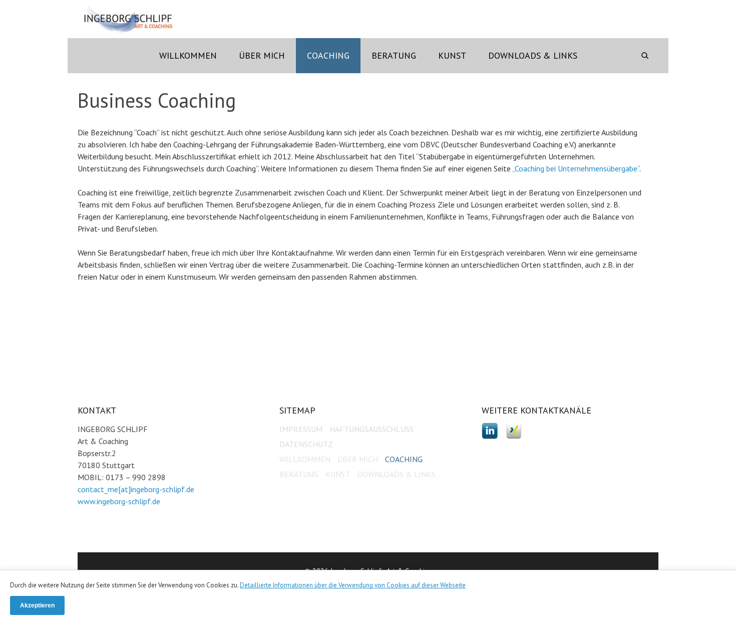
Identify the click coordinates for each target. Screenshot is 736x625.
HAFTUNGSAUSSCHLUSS (371, 429)
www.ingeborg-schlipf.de (119, 501)
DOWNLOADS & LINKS (396, 474)
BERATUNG (298, 474)
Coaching (328, 55)
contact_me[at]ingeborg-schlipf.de (136, 489)
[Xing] (514, 430)
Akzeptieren (37, 605)
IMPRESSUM (300, 429)
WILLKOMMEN (304, 459)
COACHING (404, 459)
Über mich (262, 55)
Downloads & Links (532, 55)
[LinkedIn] (491, 430)
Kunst (452, 55)
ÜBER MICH (357, 459)
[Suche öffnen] (644, 55)
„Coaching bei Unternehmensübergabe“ (575, 168)
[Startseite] (128, 19)
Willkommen (188, 55)
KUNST (337, 474)
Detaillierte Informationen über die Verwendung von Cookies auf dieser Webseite (353, 585)
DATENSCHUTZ (306, 444)
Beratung (394, 55)
